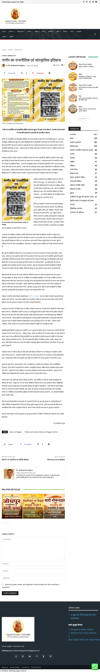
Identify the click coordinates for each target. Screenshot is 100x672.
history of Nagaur (15, 432)
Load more (82, 118)
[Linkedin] (29, 656)
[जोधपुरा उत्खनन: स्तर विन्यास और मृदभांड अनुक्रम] (72, 108)
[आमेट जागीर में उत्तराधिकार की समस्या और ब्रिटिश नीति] (72, 98)
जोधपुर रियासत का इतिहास (11, 514)
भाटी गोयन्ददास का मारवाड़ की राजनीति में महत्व (54, 515)
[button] (95, 34)
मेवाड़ (80, 96)
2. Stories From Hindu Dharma (82, 633)
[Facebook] (83, 2)
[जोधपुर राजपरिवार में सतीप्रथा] (12, 506)
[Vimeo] (93, 2)
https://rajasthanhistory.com (26, 473)
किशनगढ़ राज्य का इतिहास (56, 460)
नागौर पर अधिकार (34, 296)
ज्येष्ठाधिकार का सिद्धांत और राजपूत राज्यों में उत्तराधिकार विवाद (33, 515)
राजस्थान (10, 50)
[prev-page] (3, 523)
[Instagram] (86, 2)
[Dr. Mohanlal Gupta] (4, 65)
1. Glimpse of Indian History (80, 629)
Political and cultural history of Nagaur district (41, 432)
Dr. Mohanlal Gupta (16, 65)
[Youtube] (96, 2)
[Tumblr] (43, 656)
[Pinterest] (36, 656)
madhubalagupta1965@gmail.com (26, 651)
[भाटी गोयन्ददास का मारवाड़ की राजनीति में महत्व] (54, 506)
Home (4, 50)
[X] (89, 2)
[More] (49, 73)
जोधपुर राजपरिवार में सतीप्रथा (12, 516)
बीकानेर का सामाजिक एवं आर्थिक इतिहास (15, 460)
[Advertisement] (62, 16)
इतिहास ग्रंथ (18, 50)
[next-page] (7, 523)
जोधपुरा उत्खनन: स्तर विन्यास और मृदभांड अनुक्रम (87, 110)
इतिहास (33, 512)
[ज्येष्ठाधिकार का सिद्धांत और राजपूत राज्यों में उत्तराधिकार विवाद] (33, 506)
